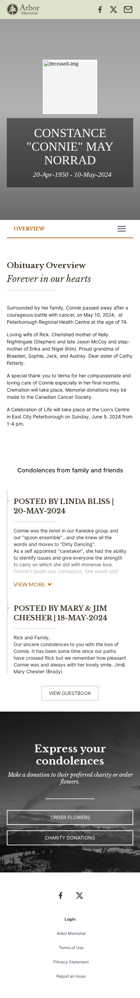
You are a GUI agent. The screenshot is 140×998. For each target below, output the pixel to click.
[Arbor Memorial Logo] (23, 9)
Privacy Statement (71, 961)
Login (70, 919)
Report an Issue (71, 976)
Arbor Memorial (71, 933)
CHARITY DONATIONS (70, 838)
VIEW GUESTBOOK (70, 693)
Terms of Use (71, 947)
